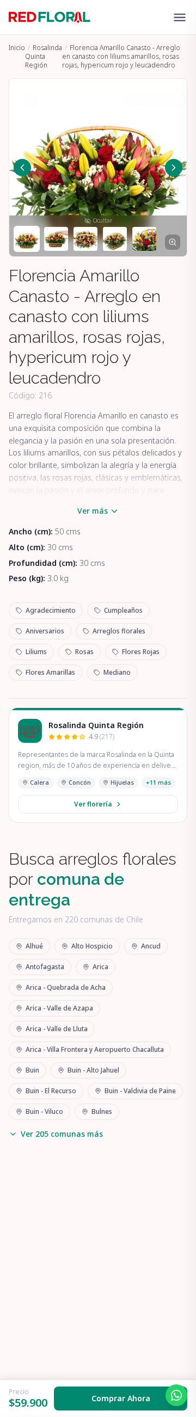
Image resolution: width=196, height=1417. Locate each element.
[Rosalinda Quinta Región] (30, 731)
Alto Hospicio (92, 946)
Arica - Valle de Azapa (59, 1008)
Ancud (151, 946)
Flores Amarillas (50, 672)
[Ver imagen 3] (85, 239)
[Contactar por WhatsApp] (176, 1395)
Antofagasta (45, 966)
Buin (32, 1070)
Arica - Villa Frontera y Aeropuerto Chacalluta (95, 1049)
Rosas (84, 651)
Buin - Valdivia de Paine (140, 1090)
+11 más (158, 782)
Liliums (36, 651)
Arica (100, 966)
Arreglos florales (119, 631)
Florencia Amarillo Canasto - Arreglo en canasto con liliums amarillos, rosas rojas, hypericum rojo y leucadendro (121, 56)
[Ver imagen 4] (115, 239)
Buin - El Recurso (51, 1090)
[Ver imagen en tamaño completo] (172, 242)
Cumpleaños (123, 610)
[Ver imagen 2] (56, 239)
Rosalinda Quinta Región (43, 56)
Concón (80, 782)
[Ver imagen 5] (144, 239)
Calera (39, 782)
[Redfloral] (49, 17)
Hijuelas (122, 782)
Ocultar (102, 220)
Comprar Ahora (120, 1398)
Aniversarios (45, 631)
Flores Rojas (141, 651)
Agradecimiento (51, 610)
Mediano (117, 672)
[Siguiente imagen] (173, 167)
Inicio (17, 47)
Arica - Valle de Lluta (57, 1028)
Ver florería (93, 804)
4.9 (101, 736)
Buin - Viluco (44, 1111)
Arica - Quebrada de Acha (66, 987)
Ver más (92, 511)
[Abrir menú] (179, 17)
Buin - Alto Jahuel (93, 1070)
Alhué (34, 946)
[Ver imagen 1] (27, 239)
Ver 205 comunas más (62, 1134)
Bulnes (101, 1111)
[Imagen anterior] (22, 167)
